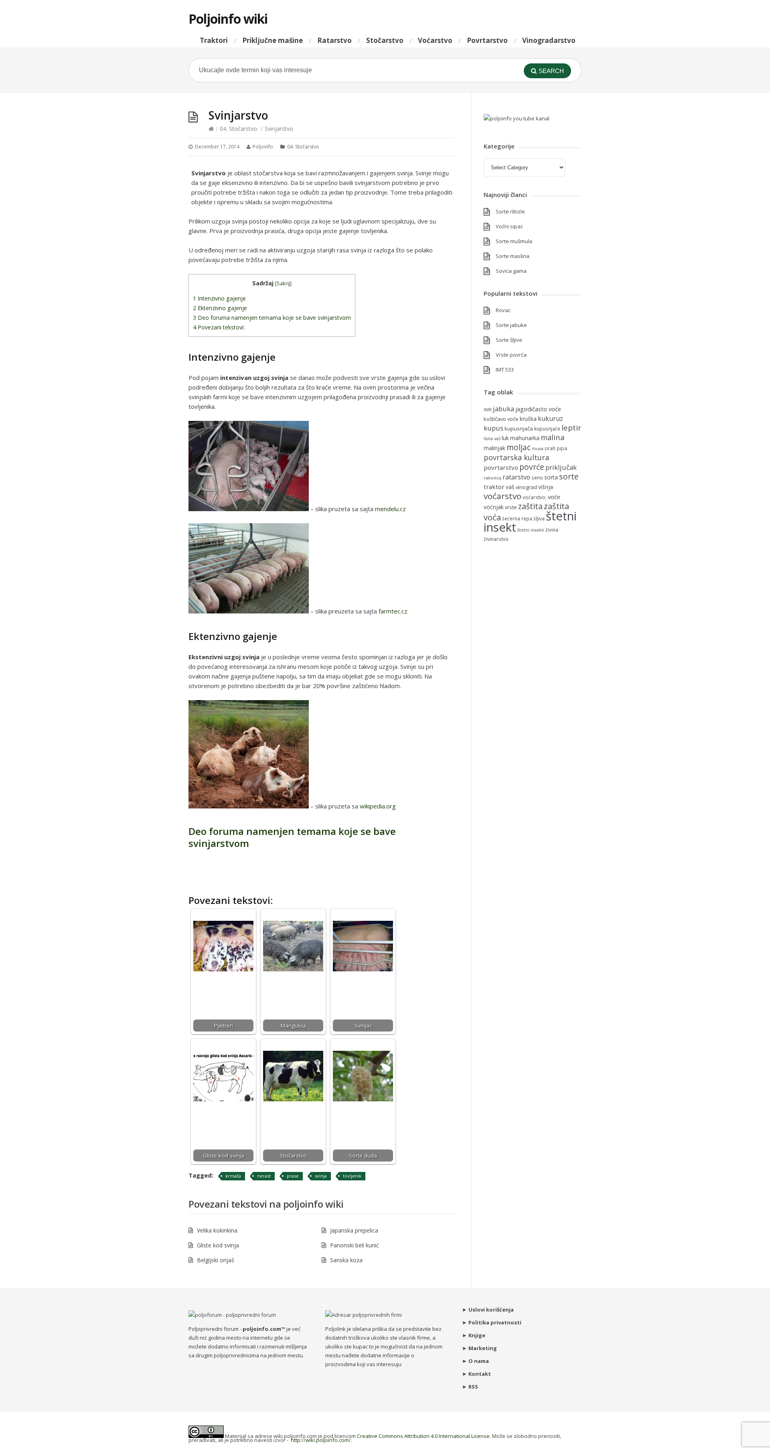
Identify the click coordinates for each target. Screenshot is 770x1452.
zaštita (530, 506)
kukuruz (550, 418)
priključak (561, 467)
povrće (531, 466)
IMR (488, 409)
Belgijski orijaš (215, 1260)
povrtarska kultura (516, 457)
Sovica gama (511, 270)
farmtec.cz (393, 611)
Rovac (503, 310)
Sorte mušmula (514, 241)
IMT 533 (505, 369)
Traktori (214, 40)
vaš (510, 487)
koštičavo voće (501, 418)
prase (293, 1176)
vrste (511, 507)
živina (551, 529)
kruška (528, 418)
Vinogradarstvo (548, 40)
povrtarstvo (501, 467)
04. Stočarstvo (238, 128)
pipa (562, 448)
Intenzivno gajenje (219, 298)
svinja (321, 1176)
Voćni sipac (509, 226)
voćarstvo (502, 496)
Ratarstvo (334, 40)
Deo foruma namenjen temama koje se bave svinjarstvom (272, 317)
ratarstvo (516, 477)
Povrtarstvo (487, 40)
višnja (545, 487)
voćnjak (494, 507)
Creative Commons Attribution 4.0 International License (423, 1436)
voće (554, 497)
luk (505, 438)
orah (550, 448)
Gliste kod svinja (218, 1245)
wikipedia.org (378, 806)
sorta (551, 477)
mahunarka (524, 438)
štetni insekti (530, 530)
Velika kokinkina (217, 1230)
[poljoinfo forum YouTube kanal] (516, 118)
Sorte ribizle (510, 211)
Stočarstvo (384, 40)
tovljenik (352, 1176)
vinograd (526, 487)
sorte (569, 476)
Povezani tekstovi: (219, 327)
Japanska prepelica (354, 1230)
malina (552, 437)
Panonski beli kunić (354, 1245)
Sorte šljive (509, 339)
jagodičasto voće (538, 409)
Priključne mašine (272, 40)
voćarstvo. (535, 497)
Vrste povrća (511, 354)
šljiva (539, 518)
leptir (571, 427)
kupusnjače (547, 428)
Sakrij (283, 283)
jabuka (503, 408)
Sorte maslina (512, 256)
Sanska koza (346, 1260)
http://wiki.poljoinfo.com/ (321, 1440)
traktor (494, 487)
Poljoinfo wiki (227, 18)
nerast (264, 1176)
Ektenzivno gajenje (220, 308)
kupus (493, 428)
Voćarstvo (435, 40)
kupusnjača (519, 428)
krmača (233, 1176)
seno (537, 477)
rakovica (492, 478)
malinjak (494, 448)
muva (537, 448)
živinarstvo (496, 539)
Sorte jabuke (511, 325)
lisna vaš (492, 438)
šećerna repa (517, 518)
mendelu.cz (390, 509)
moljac (519, 447)
